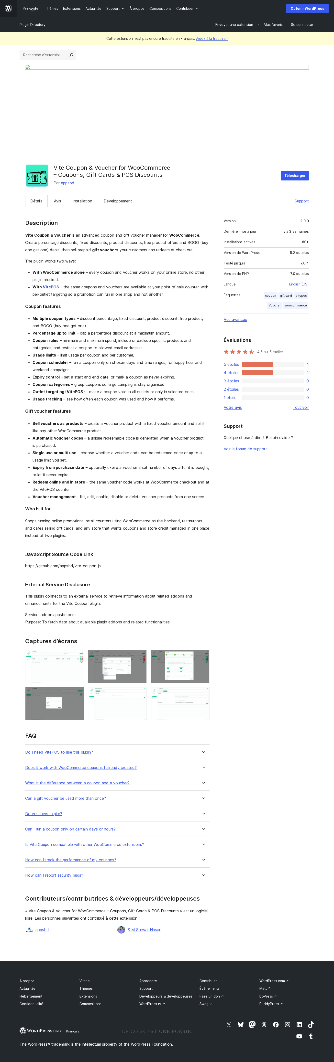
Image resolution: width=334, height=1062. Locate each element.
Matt (265, 988)
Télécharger (295, 175)
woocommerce (296, 305)
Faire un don (212, 996)
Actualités (27, 988)
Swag (206, 1004)
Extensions (88, 996)
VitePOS (51, 286)
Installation (82, 201)
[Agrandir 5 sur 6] (140, 693)
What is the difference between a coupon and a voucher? (77, 783)
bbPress (268, 996)
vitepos (301, 295)
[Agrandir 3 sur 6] (202, 656)
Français (72, 1031)
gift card (286, 295)
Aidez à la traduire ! (212, 38)
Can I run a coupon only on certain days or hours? (70, 829)
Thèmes (86, 988)
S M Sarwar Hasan (144, 929)
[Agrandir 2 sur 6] (140, 656)
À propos (27, 981)
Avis (57, 201)
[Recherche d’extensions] (71, 55)
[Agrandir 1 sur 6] (77, 656)
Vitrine (84, 981)
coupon (270, 295)
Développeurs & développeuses (165, 996)
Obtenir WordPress (307, 8)
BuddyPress (271, 1004)
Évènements (210, 988)
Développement (118, 201)
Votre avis (233, 407)
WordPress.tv (152, 1004)
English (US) (299, 284)
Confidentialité (31, 1004)
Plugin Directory (32, 24)
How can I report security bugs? (54, 875)
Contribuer (208, 981)
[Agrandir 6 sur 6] (202, 693)
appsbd (67, 182)
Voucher (275, 305)
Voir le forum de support (245, 448)
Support (302, 201)
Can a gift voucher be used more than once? (65, 798)
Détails (36, 201)
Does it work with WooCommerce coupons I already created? (81, 767)
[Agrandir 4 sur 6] (77, 693)
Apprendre (148, 981)
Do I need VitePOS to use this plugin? (59, 752)
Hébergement (31, 996)
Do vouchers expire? (43, 813)
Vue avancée (235, 319)
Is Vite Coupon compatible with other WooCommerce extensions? (84, 844)
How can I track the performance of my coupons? (70, 860)
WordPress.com (274, 981)
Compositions (90, 1004)
